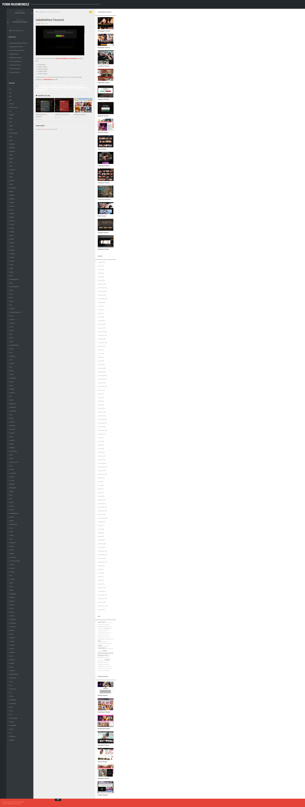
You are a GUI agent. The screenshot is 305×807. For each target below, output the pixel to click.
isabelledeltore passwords (53, 88)
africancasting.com (108, 622)
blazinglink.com (101, 626)
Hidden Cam (13, 407)
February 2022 (102, 456)
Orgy (11, 528)
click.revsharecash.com (102, 632)
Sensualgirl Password (103, 232)
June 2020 (101, 529)
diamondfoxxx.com (106, 635)
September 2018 (103, 606)
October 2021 (102, 470)
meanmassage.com (105, 646)
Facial (11, 316)
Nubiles (12, 520)
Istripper (12, 433)
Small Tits (12, 637)
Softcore (50, 12)
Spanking (12, 652)
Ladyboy (12, 447)
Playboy (12, 553)
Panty (11, 531)
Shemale (12, 630)
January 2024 (102, 372)
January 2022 (102, 459)
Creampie (12, 253)
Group (11, 381)
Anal (11, 118)
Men (11, 495)
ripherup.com (106, 662)
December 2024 (103, 331)
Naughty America (14, 513)
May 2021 (101, 489)
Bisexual (12, 180)
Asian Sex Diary (13, 133)
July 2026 (101, 266)
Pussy (11, 586)
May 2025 (101, 313)
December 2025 (103, 288)
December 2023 (103, 375)
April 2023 (101, 405)
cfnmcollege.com (101, 630)
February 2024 (102, 368)
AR (11, 122)
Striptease (12, 670)
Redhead (12, 597)
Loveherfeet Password (103, 66)
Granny (11, 374)
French (12, 349)
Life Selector (13, 473)
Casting (12, 228)
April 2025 (101, 317)
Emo (11, 294)
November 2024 (103, 335)
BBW (11, 155)
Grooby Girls (13, 378)
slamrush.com (106, 664)
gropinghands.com (104, 641)
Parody (12, 535)
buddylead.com (107, 628)
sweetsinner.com (101, 670)
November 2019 (103, 554)
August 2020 (102, 522)
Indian (11, 418)
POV (11, 575)
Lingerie (12, 477)
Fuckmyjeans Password (104, 182)
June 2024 (101, 353)
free (44, 86)
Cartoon (12, 224)
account (41, 86)
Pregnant (12, 579)
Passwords (43, 12)
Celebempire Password (80, 114)
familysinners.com (110, 639)
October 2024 (102, 339)
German (12, 363)
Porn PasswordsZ (15, 4)
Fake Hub (12, 319)
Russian (12, 605)
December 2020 (103, 507)
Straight (12, 663)
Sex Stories (13, 626)
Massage (12, 484)
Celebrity (12, 232)
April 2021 (101, 492)
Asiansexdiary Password (104, 82)
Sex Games (13, 619)
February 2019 (102, 587)
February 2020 (102, 543)
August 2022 (102, 434)
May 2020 (101, 533)
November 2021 (103, 467)
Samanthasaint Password (104, 712)
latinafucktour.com (108, 643)
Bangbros (12, 147)
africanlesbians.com (101, 624)
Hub (11, 414)
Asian (11, 129)
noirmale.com (100, 651)
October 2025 (102, 295)
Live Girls (12, 480)
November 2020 (103, 511)
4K (10, 93)
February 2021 (102, 500)
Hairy (11, 385)
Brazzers (12, 206)
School (12, 608)
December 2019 (103, 551)
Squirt (11, 656)
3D (10, 89)
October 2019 (102, 558)
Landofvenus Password (103, 165)
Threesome (13, 689)
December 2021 (103, 463)
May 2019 (101, 576)
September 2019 (103, 562)
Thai (11, 685)
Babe (37, 12)
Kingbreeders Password (16, 57)
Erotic (11, 297)
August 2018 (102, 609)
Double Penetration (14, 286)
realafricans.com (106, 657)
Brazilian (12, 202)
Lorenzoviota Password (15, 61)
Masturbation (13, 488)
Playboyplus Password (103, 249)
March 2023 (102, 408)
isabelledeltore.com (63, 88)
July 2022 (101, 437)
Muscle (12, 509)
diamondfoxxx (100, 635)
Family (11, 327)
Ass (11, 136)
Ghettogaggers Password (104, 31)
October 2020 (102, 514)
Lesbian (12, 469)
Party (11, 539)
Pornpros (12, 568)
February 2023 (102, 412)
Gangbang (12, 356)
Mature (12, 491)
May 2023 (101, 401)
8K (10, 100)
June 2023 (101, 397)
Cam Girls (12, 221)
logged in (44, 129)
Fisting (11, 341)
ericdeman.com (108, 637)
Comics (12, 246)
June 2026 (101, 269)
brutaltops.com (100, 628)
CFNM (11, 235)
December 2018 (103, 595)
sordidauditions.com (108, 666)
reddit (43, 90)
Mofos (11, 502)
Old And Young (13, 524)
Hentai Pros (13, 403)
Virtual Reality (13, 725)
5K (10, 96)
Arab (11, 125)
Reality (11, 590)
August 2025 (102, 302)
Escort (11, 301)
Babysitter (12, 144)
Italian (11, 436)
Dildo (11, 283)
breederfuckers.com (108, 626)
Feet (11, 334)
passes (81, 88)
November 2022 (103, 423)
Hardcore (12, 392)
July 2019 (101, 569)
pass (78, 88)
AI (10, 111)
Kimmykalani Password (103, 745)
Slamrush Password (103, 695)
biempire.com (107, 624)
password (86, 88)
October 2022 (102, 426)
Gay (11, 360)
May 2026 (101, 273)
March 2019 (102, 584)
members (73, 88)
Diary (11, 275)
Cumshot (12, 261)
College (12, 243)
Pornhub (12, 564)
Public (11, 583)
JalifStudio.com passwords (62, 114)
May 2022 (101, 445)
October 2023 (102, 383)
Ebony (11, 290)
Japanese (12, 440)
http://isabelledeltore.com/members (66, 58)
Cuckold (12, 257)
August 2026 (102, 262)
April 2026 (101, 277)
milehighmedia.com (109, 648)
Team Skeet (13, 678)
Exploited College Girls (15, 312)
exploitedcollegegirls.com (102, 639)
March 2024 (102, 364)
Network (12, 517)
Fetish (11, 338)
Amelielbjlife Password (103, 778)
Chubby (12, 239)
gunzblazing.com (101, 643)
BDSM (11, 158)
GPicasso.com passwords (104, 199)
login (38, 23)
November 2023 (103, 379)
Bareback (12, 151)
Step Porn (12, 659)
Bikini (11, 177)
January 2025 (102, 328)
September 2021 (103, 474)
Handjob (12, 389)
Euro (11, 305)
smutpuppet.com (101, 666)
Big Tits (12, 173)
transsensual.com (107, 670)
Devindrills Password (15, 68)
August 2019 (102, 565)
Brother (12, 210)
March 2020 (102, 540)
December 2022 (103, 419)
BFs (11, 166)
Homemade (13, 411)
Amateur (12, 115)
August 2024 (102, 346)
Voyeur (12, 729)
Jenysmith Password (103, 132)
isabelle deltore (50, 86)
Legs (11, 466)
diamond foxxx (108, 632)
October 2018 (102, 602)
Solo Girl (57, 12)
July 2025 (101, 306)
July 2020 (101, 525)
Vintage (12, 722)
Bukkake (12, 217)
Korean (12, 444)
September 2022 (103, 430)
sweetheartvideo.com (108, 668)
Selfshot (12, 612)
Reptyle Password (14, 54)
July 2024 (101, 350)
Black (11, 184)
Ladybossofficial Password (16, 46)
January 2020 (102, 547)
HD (11, 396)
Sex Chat (12, 616)
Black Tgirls (13, 188)
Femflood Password (103, 795)
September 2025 (103, 298)
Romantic (12, 601)
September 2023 (103, 386)
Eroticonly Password (15, 72)
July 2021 (101, 481)
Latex (11, 455)
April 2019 (101, 580)
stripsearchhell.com (101, 668)
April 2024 (101, 361)
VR (10, 733)
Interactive (12, 425)
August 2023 (102, 390)
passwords (46, 77)
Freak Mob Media (14, 345)
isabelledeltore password (41, 88)
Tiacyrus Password (102, 762)
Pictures (12, 546)
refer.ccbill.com (101, 662)
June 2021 (101, 485)
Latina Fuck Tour (14, 462)
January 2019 (102, 591)
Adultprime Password (103, 116)
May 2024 (101, 357)
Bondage (12, 199)
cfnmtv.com (106, 630)
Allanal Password (102, 216)
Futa (11, 352)
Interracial (12, 429)
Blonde (12, 191)
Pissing (12, 550)
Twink (11, 711)
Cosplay (12, 250)
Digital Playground (14, 279)
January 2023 (102, 415)
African (12, 104)
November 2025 (103, 291)
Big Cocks (12, 169)
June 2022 (101, 441)
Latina (11, 458)
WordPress (11, 803)
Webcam (12, 740)
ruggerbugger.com (101, 664)
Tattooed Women (14, 674)
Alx (20, 803)
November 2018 (103, 598)
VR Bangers (13, 736)
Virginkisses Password (103, 99)
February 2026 (102, 284)
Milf (11, 498)
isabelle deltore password (59, 86)
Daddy (11, 268)
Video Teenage (13, 718)
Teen (11, 681)
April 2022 (101, 448)
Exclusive (12, 308)
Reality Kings (13, 594)
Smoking (12, 641)
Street (11, 667)
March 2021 (102, 496)
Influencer (12, 422)
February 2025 (102, 324)
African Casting (13, 107)
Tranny (11, 696)
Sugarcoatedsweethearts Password (18, 43)
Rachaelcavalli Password (104, 728)
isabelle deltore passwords (71, 86)
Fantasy (12, 330)
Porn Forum (13, 557)
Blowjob (12, 195)
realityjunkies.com (101, 660)
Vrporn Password (102, 149)
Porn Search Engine (15, 561)
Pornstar (12, 572)
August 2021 (102, 478)
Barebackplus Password (104, 47)
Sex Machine (13, 623)
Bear (11, 162)
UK (11, 714)
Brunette (12, 213)
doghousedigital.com (101, 637)
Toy (11, 692)
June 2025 (101, 309)
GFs (11, 367)
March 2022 (102, 452)
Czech (11, 264)
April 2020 (101, 536)
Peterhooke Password (15, 65)
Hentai (11, 400)
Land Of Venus (13, 451)
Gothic (11, 371)
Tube (11, 707)
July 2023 (101, 394)
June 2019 (101, 573)
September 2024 (103, 342)
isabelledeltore (47, 79)
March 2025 (102, 320)
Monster (12, 506)
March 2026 (102, 280)
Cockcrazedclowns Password (17, 50)
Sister (11, 634)
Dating (11, 272)
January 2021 (102, 503)
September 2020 (103, 518)
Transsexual (13, 703)
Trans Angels (13, 700)
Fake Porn (12, 323)
